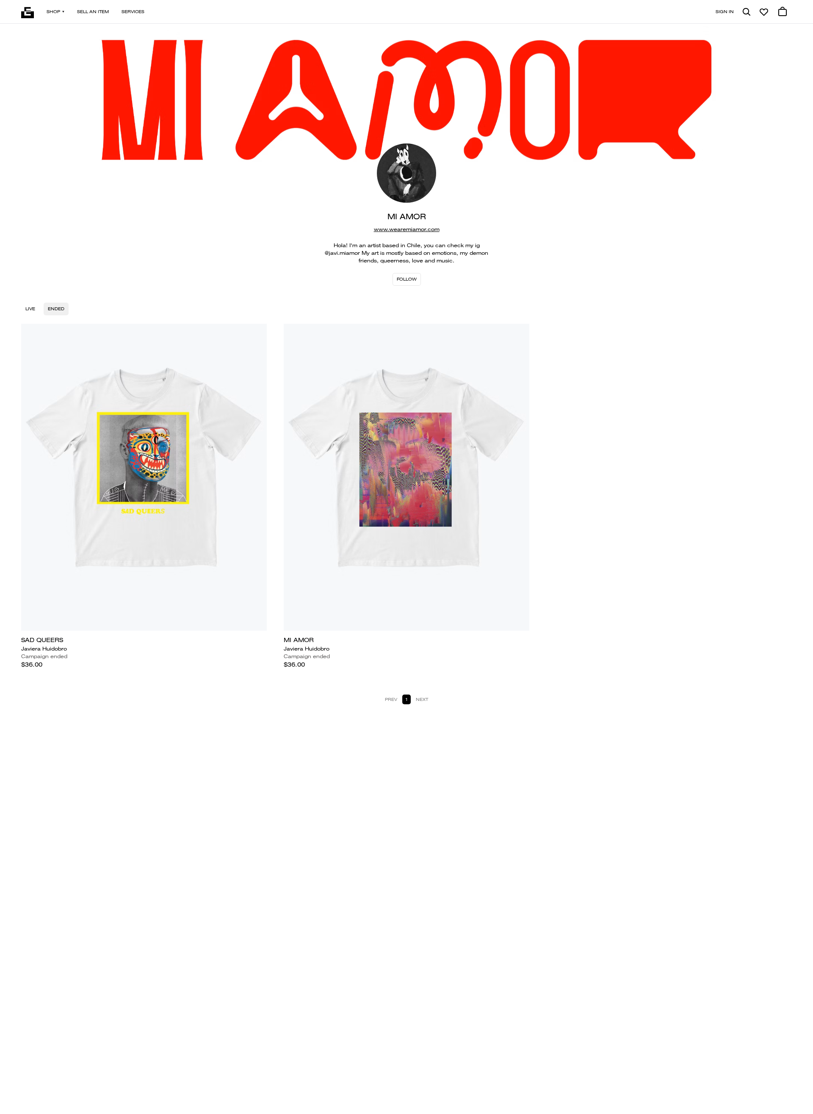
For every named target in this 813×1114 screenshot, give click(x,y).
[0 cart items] (782, 12)
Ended (56, 309)
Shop (53, 11)
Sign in (725, 11)
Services (133, 11)
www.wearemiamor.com (407, 229)
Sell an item (93, 11)
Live (30, 309)
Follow (407, 279)
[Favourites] (764, 12)
